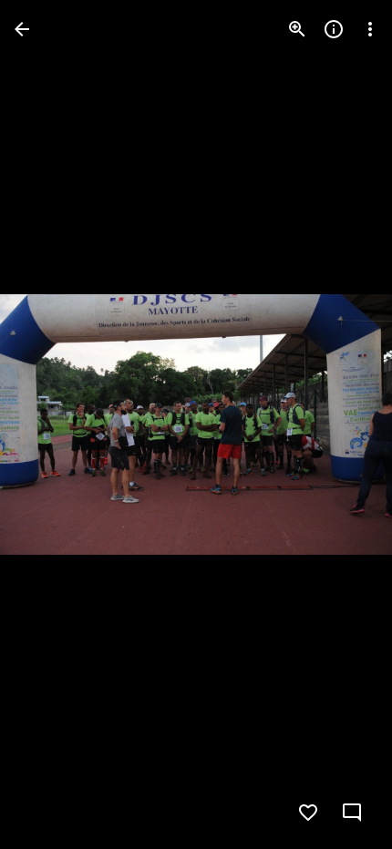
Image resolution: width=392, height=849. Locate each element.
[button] (51, 424)
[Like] (308, 812)
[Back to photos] (22, 29)
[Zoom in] (297, 29)
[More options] (370, 29)
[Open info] (333, 29)
